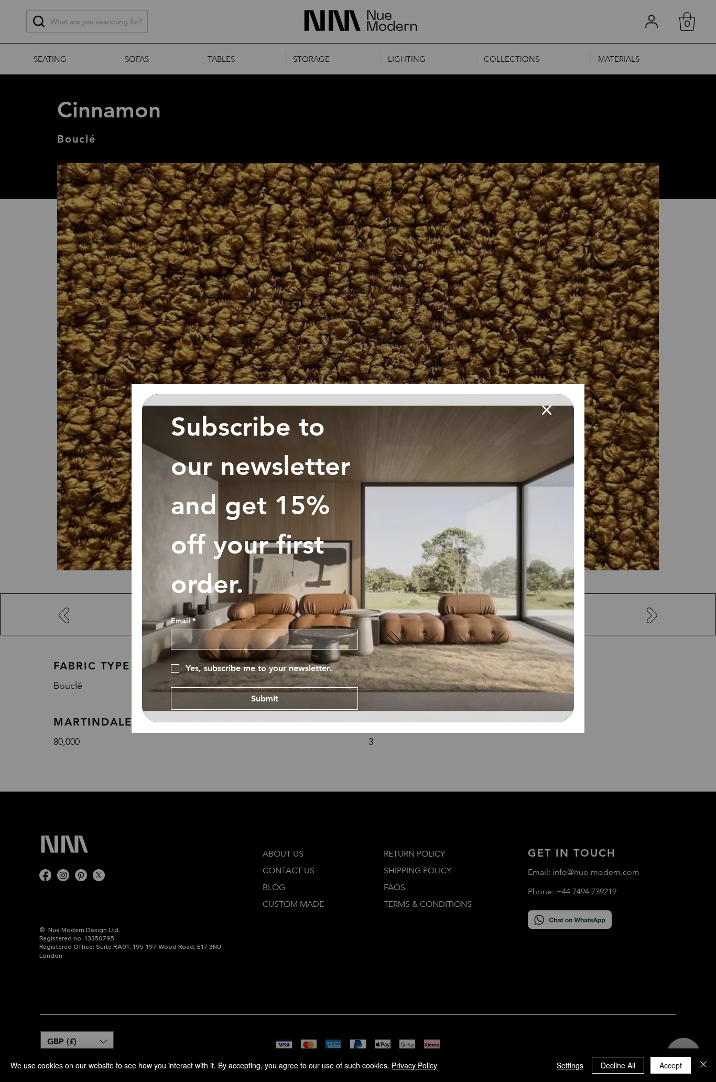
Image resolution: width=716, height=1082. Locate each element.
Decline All (618, 1065)
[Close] (703, 1065)
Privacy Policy (414, 1065)
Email (183, 620)
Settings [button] (570, 1065)
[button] (546, 410)
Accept (670, 1065)
